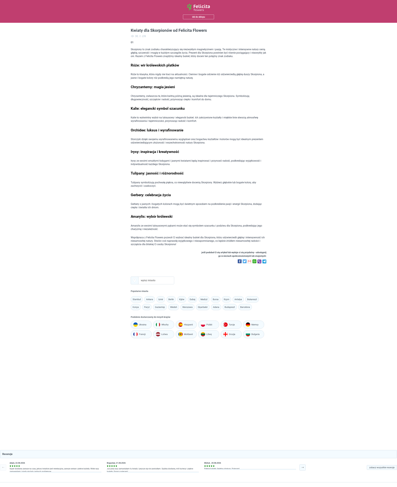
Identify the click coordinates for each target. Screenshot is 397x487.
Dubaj (192, 299)
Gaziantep (160, 307)
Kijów (181, 299)
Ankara (149, 299)
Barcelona (245, 307)
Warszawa (187, 307)
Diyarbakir (203, 307)
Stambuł (137, 299)
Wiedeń (173, 307)
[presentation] (3, 467)
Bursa (216, 299)
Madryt (204, 299)
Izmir (160, 299)
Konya (136, 307)
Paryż (147, 307)
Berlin (171, 299)
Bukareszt (252, 299)
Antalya (238, 299)
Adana (216, 307)
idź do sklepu (198, 17)
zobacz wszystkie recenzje (382, 467)
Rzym (226, 299)
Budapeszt (230, 307)
